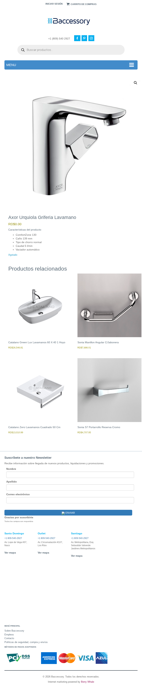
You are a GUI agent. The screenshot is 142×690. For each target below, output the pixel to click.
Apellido (11, 481)
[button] (135, 82)
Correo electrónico (18, 494)
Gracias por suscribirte (18, 517)
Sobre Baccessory (14, 630)
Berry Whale (87, 681)
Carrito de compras (83, 4)
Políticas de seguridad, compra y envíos (26, 642)
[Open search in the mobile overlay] (71, 50)
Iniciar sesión (54, 4)
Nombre (11, 468)
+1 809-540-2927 (13, 538)
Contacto (9, 638)
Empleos (9, 634)
